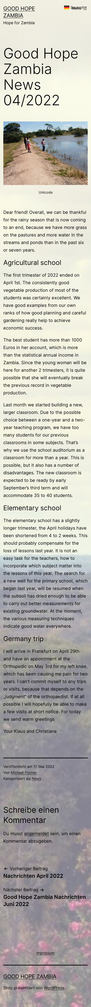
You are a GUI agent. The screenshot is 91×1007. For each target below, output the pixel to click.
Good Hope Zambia (29, 976)
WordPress (54, 987)
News (36, 778)
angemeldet (36, 833)
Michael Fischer (24, 772)
